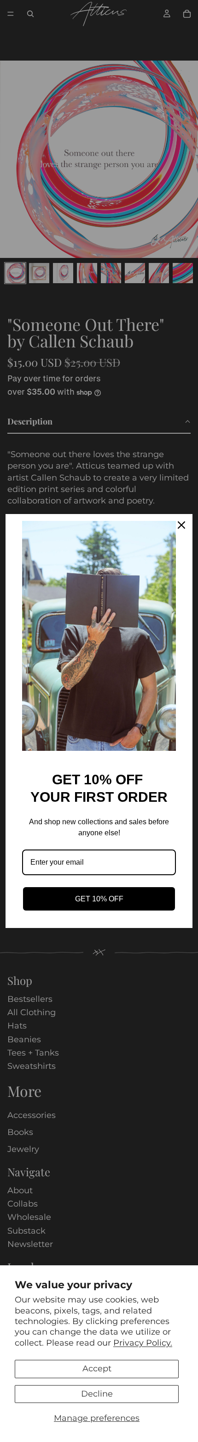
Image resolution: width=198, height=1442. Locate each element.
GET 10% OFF (99, 899)
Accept (96, 1369)
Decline (97, 1394)
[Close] (181, 525)
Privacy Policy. (142, 1343)
